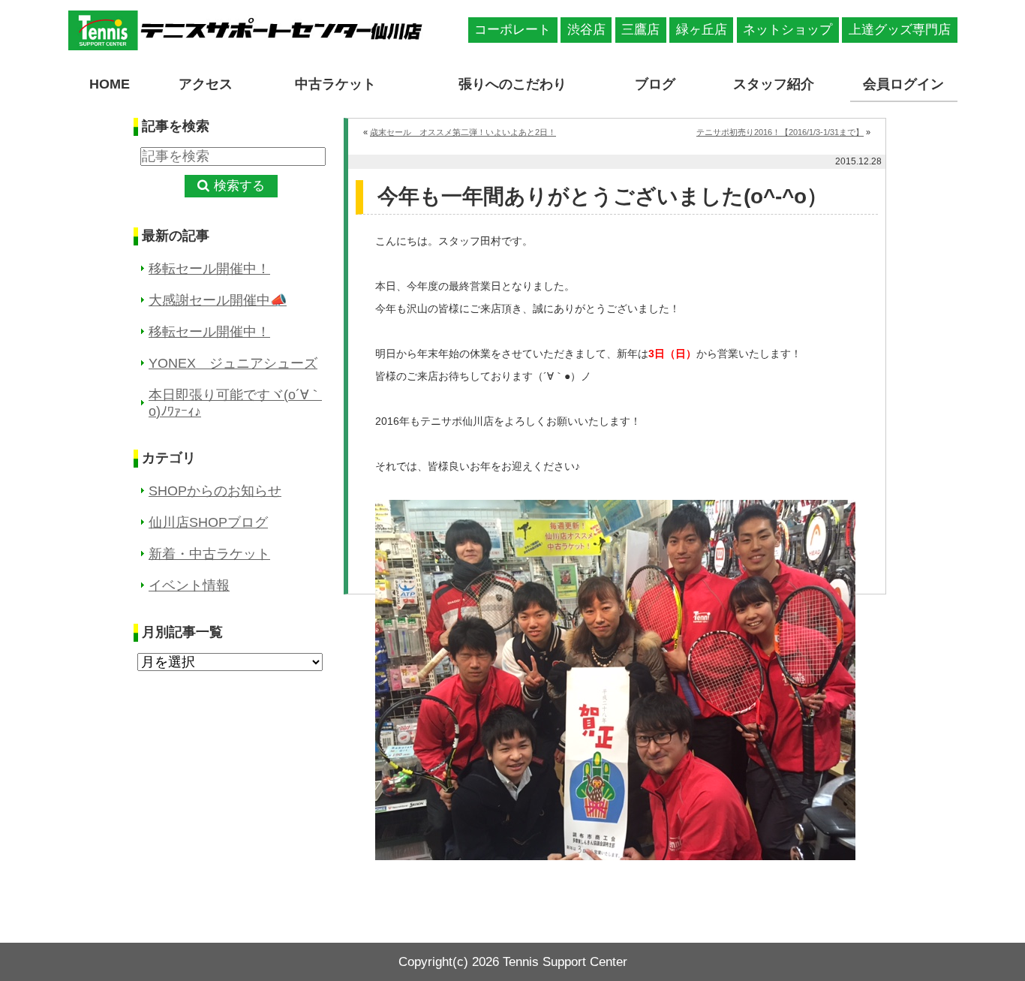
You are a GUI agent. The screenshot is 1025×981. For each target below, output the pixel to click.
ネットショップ (787, 30)
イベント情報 (189, 585)
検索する (239, 186)
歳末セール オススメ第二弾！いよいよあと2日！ (463, 132)
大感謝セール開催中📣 (218, 300)
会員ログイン (903, 84)
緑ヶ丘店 (701, 30)
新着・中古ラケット (209, 553)
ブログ (655, 84)
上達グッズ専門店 (900, 30)
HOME (109, 84)
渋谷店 (586, 30)
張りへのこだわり (512, 84)
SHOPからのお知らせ (215, 490)
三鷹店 (640, 30)
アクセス (206, 84)
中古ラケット (335, 84)
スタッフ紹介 (773, 84)
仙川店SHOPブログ (208, 522)
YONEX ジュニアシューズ (233, 363)
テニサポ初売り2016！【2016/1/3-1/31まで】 (780, 132)
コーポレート (512, 30)
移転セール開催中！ (209, 268)
